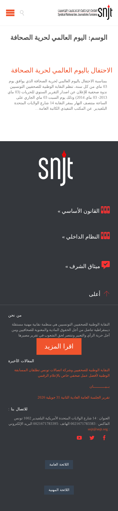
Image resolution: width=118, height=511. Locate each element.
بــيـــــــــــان (99, 386)
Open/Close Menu (10, 13)
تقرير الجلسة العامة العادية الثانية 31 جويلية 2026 (74, 397)
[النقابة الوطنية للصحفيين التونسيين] (69, 12)
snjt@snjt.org (98, 429)
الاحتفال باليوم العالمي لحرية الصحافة (62, 70)
